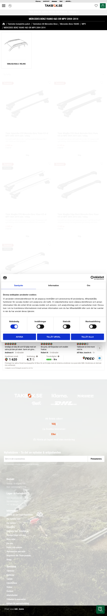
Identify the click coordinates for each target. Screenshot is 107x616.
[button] (5, 8)
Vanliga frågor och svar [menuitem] (16, 535)
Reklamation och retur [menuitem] (16, 551)
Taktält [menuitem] (10, 579)
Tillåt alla (87, 337)
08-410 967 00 (19, 483)
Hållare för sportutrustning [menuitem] (18, 603)
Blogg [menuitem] (9, 559)
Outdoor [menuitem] (10, 591)
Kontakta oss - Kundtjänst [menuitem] (17, 531)
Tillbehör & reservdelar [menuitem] (16, 599)
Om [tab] (88, 285)
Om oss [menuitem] (10, 543)
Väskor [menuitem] (9, 587)
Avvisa (19, 337)
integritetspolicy (34, 464)
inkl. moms (19, 609)
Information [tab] (53, 285)
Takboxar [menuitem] (10, 571)
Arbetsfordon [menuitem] (12, 595)
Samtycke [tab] (18, 285)
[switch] (40, 326)
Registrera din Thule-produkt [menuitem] (19, 555)
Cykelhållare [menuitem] (12, 583)
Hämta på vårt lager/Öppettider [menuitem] (20, 515)
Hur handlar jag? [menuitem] (13, 519)
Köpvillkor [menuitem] (11, 527)
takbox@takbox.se (18, 487)
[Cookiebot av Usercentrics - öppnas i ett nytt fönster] (92, 278)
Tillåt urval (53, 337)
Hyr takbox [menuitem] (11, 523)
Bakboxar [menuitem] (10, 575)
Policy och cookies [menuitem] (14, 547)
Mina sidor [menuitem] (11, 539)
